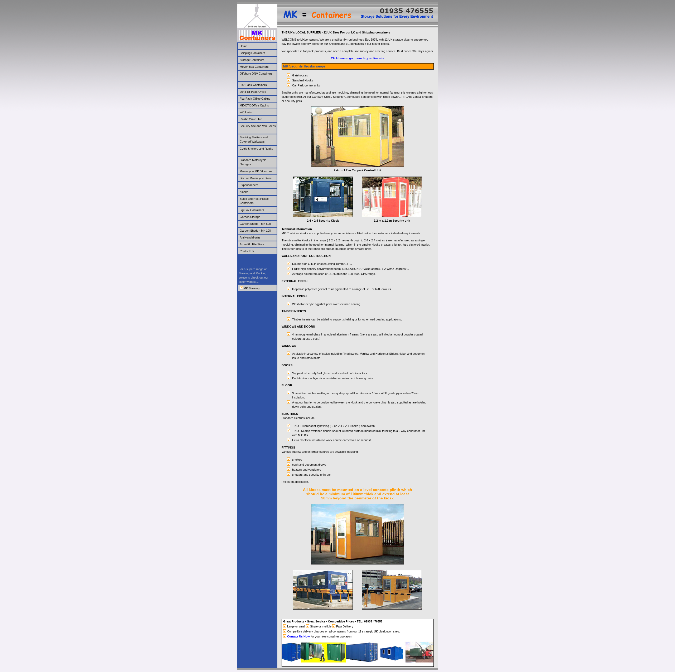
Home (243, 46)
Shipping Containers (252, 53)
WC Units (246, 112)
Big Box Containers (252, 210)
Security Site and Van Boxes (258, 126)
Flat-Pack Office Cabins (255, 98)
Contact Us (247, 251)
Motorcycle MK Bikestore (256, 171)
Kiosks (244, 191)
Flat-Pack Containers (253, 84)
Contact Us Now (298, 636)
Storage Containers (252, 59)
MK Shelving (251, 288)
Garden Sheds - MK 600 (255, 223)
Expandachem (249, 185)
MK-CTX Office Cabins (254, 105)
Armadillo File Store (252, 244)
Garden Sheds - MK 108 (255, 230)
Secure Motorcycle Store (256, 178)
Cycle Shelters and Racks (256, 148)
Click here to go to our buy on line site (357, 58)
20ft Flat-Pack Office (253, 91)
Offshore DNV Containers (256, 73)
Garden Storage (250, 216)
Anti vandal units (250, 237)
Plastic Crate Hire (251, 119)
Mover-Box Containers (254, 66)
